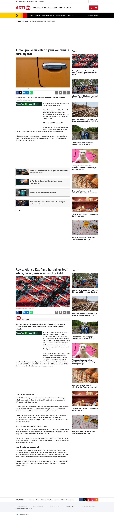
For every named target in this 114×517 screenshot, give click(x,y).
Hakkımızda (31, 500)
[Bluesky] (24, 92)
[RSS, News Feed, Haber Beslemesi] (96, 499)
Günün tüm (93, 15)
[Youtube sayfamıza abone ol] (89, 499)
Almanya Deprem (70, 506)
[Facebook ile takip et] (81, 499)
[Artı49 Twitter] (94, 1)
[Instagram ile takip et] (93, 499)
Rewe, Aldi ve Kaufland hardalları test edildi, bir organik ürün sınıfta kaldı (54, 15)
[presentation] (21, 15)
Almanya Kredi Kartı (55, 506)
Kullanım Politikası (59, 500)
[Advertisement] (57, 35)
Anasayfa (19, 21)
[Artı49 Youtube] (97, 1)
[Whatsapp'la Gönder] (31, 92)
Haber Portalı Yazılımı (23, 514)
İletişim (43, 500)
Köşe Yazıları (38, 8)
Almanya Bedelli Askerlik (88, 506)
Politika (47, 8)
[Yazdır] (56, 92)
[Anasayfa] (16, 1)
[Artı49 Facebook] (90, 1)
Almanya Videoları (38, 506)
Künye (37, 500)
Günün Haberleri (29, 1)
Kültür (68, 8)
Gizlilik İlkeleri (50, 500)
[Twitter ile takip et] (85, 499)
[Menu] (91, 7)
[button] (60, 92)
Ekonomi (55, 8)
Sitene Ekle (41, 1)
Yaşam (26, 21)
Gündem (62, 8)
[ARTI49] (23, 7)
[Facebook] (17, 92)
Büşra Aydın (25, 319)
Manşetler (21, 1)
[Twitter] (20, 92)
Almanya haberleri (22, 506)
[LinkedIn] (27, 92)
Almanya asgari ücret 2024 (24, 508)
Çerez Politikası (70, 500)
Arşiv (36, 1)
